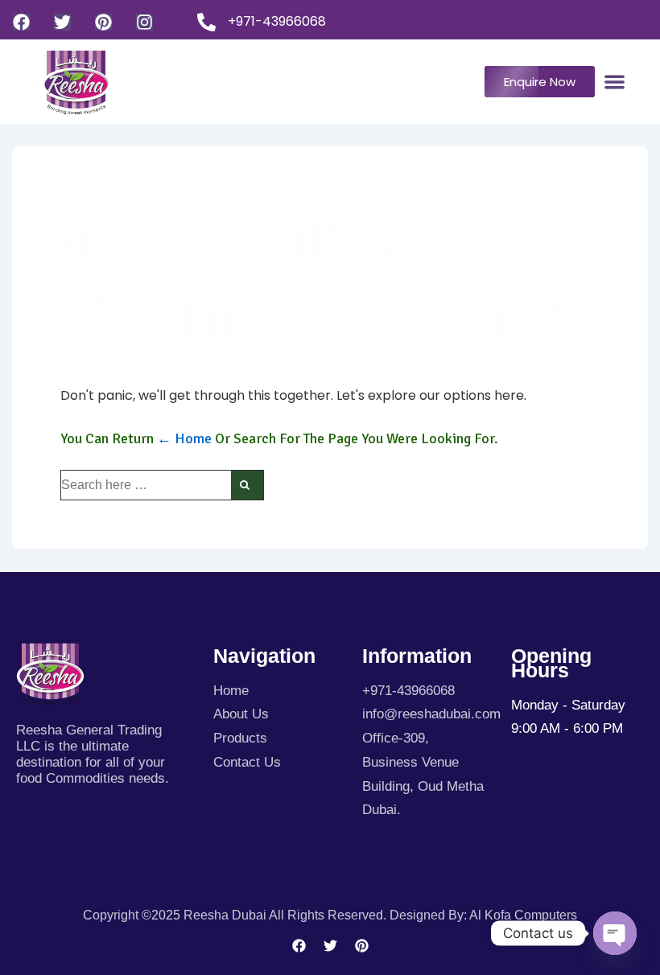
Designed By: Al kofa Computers (483, 915)
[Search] (247, 485)
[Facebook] (21, 22)
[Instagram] (144, 22)
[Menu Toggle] (614, 82)
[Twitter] (62, 22)
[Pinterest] (103, 22)
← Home (184, 438)
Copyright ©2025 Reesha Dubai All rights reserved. (236, 915)
